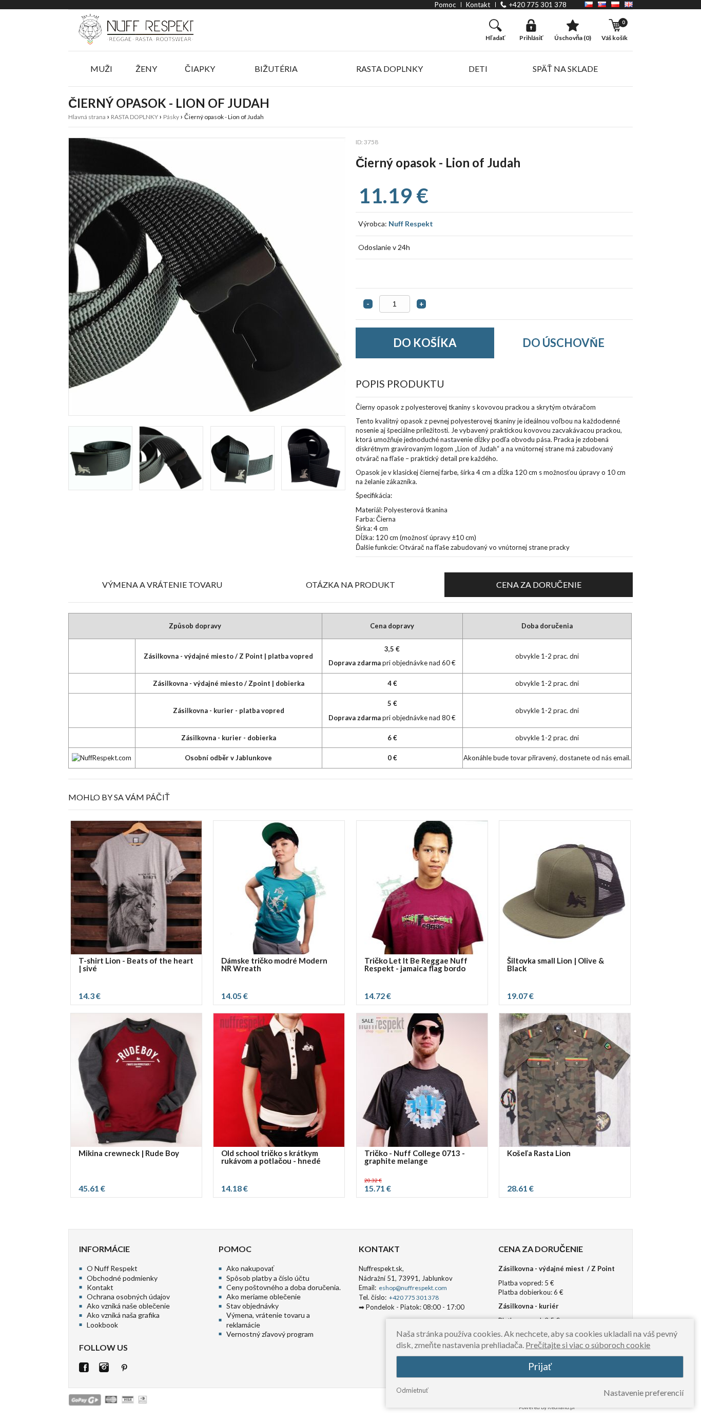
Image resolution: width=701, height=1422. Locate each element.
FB (84, 1367)
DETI (478, 68)
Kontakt (100, 1287)
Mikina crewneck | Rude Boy (129, 1153)
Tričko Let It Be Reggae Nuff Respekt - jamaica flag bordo (416, 965)
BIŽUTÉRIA (276, 68)
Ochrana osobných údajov (128, 1296)
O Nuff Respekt (112, 1268)
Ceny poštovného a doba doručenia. (283, 1287)
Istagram (104, 1367)
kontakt (478, 5)
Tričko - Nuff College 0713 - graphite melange (414, 1157)
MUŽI (101, 68)
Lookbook (102, 1324)
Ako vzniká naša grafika (123, 1315)
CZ (589, 4)
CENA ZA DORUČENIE (538, 584)
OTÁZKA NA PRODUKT (350, 584)
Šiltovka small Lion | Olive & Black (555, 965)
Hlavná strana (87, 117)
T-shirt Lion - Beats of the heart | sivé (136, 965)
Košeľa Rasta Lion (539, 1153)
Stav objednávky (252, 1305)
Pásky (171, 117)
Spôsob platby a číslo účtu (267, 1278)
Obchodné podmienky (122, 1278)
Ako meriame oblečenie (263, 1296)
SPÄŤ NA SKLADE (565, 68)
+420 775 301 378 (538, 5)
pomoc (445, 5)
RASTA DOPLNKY (389, 68)
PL (615, 4)
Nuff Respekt (410, 223)
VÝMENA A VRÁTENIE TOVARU (162, 584)
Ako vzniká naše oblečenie (128, 1305)
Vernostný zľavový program (270, 1334)
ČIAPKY (200, 68)
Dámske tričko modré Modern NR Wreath (274, 965)
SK (602, 4)
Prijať (540, 1366)
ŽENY (146, 68)
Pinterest (124, 1367)
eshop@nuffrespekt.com (412, 1288)
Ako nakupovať (250, 1268)
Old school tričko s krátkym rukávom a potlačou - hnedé (271, 1157)
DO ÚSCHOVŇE (563, 343)
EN (629, 4)
